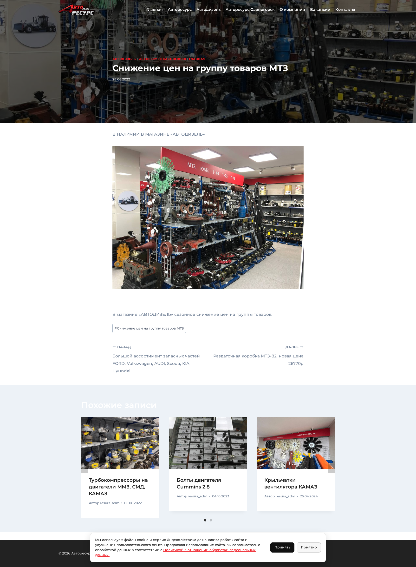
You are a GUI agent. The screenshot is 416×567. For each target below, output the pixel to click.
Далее (331, 467)
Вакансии (320, 9)
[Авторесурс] (76, 9)
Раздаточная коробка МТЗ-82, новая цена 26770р (258, 355)
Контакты (345, 9)
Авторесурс (180, 9)
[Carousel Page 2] (211, 520)
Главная (154, 9)
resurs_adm (109, 503)
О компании (292, 9)
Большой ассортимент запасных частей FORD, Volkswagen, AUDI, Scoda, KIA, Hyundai (156, 359)
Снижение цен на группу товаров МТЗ (149, 328)
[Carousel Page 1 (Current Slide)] (205, 520)
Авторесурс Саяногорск (250, 9)
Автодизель (208, 9)
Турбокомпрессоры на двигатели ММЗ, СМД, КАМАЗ (118, 486)
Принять (282, 547)
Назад (84, 467)
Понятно (309, 547)
